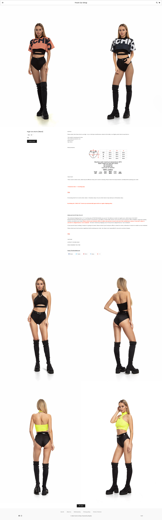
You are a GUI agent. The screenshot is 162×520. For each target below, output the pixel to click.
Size (29, 134)
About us (69, 511)
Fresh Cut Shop (81, 3)
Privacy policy (86, 511)
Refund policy (77, 511)
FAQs (69, 192)
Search (62, 511)
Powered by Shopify (87, 515)
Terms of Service (97, 511)
